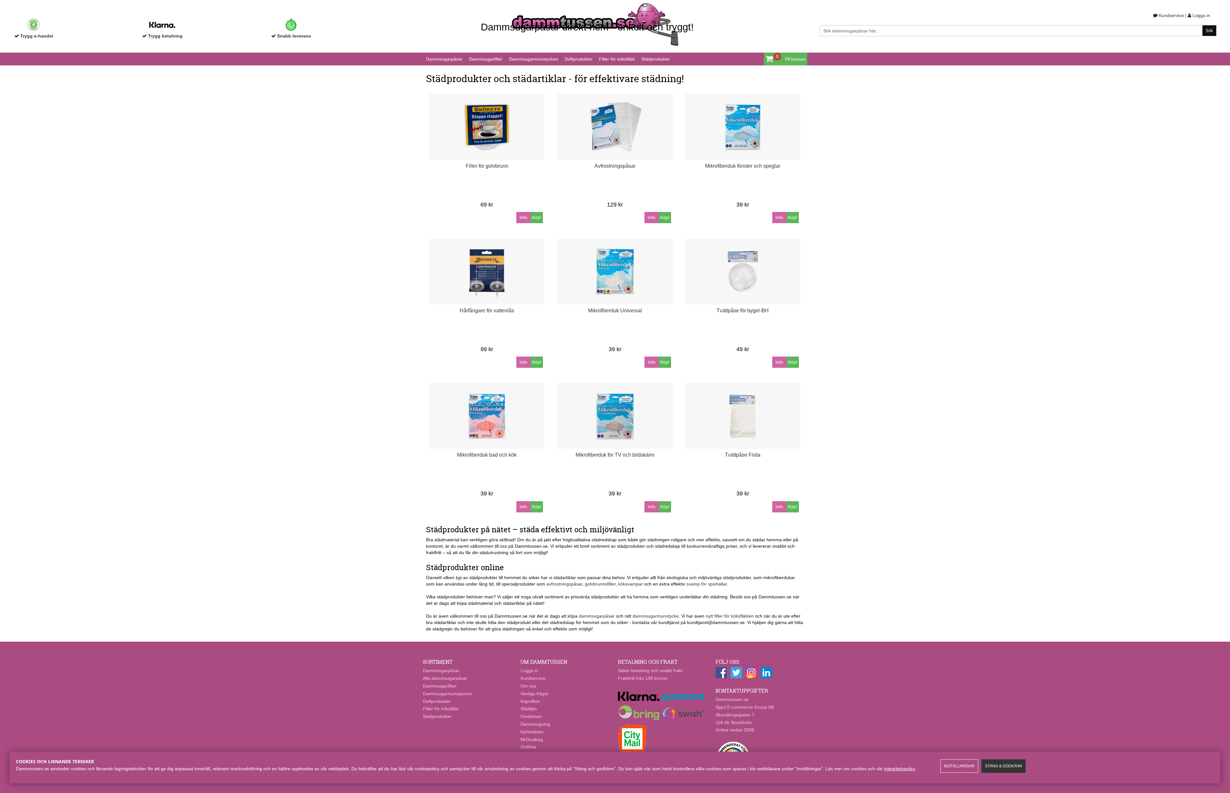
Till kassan (795, 59)
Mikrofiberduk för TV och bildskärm (615, 455)
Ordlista (528, 746)
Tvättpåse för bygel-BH (743, 310)
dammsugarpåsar (597, 616)
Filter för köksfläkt (617, 59)
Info (523, 217)
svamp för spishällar (706, 583)
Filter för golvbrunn (487, 166)
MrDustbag (532, 739)
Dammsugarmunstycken (533, 59)
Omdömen (531, 716)
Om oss (528, 685)
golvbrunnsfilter (600, 583)
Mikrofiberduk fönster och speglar (742, 166)
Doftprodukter (579, 59)
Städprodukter (655, 59)
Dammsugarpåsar (444, 59)
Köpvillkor (530, 701)
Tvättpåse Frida (742, 455)
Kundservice (1171, 15)
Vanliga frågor (535, 693)
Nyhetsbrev (532, 731)
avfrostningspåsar (564, 583)
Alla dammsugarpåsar (445, 678)
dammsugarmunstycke (656, 616)
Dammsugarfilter (486, 59)
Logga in (1200, 15)
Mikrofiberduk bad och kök (487, 455)
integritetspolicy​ (899, 768)
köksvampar (630, 583)
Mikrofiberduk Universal (615, 310)
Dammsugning (535, 724)
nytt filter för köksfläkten (730, 616)
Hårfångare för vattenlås (487, 310)
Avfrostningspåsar (615, 166)
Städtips (529, 708)
